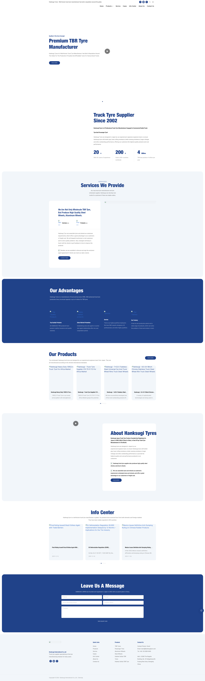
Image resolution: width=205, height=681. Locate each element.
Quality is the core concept (57, 36)
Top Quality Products (56, 322)
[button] (102, 101)
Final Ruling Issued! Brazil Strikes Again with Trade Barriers (64, 547)
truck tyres (67, 360)
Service (106, 319)
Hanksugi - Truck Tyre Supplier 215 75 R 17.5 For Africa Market (88, 392)
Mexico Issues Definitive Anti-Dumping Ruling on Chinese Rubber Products (139, 547)
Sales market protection (83, 322)
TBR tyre (86, 209)
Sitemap (80, 678)
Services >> (65, 223)
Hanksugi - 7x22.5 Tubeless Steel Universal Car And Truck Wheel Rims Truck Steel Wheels (116, 392)
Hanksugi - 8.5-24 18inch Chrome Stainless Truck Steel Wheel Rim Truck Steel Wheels (143, 392)
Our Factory (134, 320)
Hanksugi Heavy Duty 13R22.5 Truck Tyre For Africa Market (61, 392)
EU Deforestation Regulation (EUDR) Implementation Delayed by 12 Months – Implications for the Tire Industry (100, 547)
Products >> (84, 223)
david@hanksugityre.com (148, 649)
